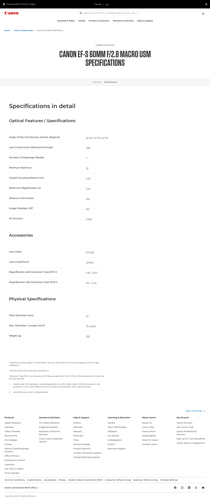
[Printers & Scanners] (110, 20)
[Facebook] (175, 488)
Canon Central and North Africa (21, 487)
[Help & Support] (154, 20)
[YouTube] (203, 488)
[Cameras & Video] (76, 20)
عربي (107, 4)
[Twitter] (196, 488)
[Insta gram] (182, 488)
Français (97, 4)
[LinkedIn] (189, 488)
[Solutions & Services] (135, 20)
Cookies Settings (169, 480)
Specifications (110, 82)
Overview (97, 82)
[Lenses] (86, 20)
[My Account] (203, 13)
